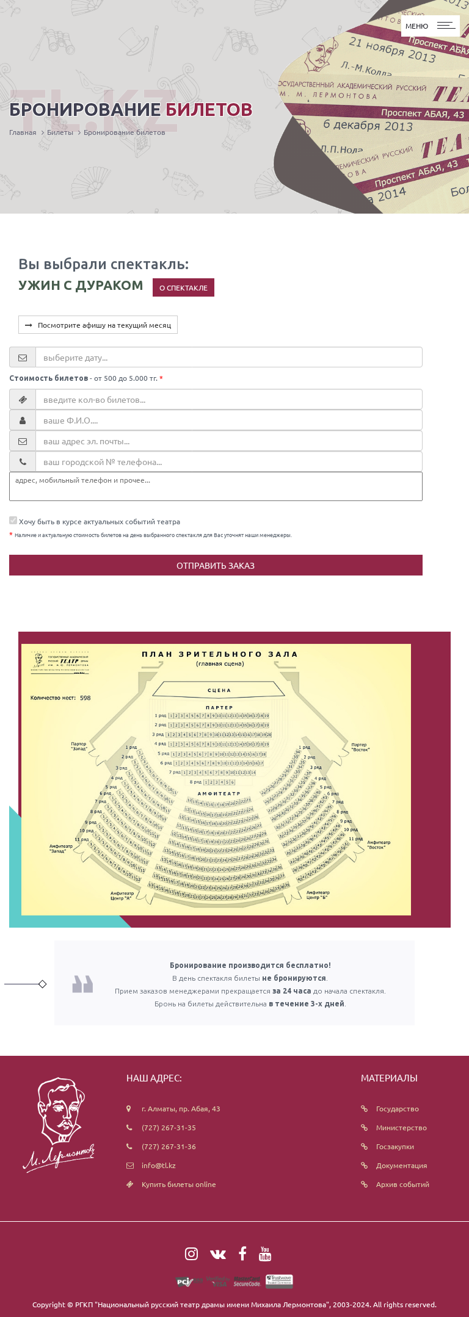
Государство (397, 1108)
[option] (216, 779)
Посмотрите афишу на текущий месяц (101, 325)
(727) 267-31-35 (169, 1127)
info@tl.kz (159, 1165)
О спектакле (183, 287)
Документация (401, 1165)
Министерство (401, 1127)
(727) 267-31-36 (169, 1146)
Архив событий (402, 1184)
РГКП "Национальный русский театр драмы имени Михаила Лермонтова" (202, 1304)
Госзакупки (395, 1146)
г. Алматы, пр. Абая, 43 (181, 1108)
